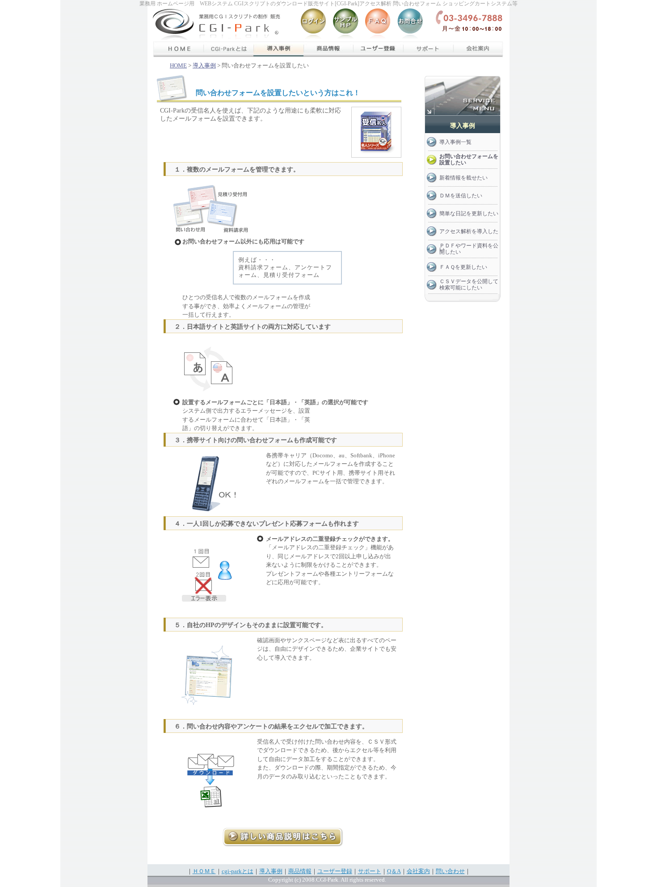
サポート (429, 49)
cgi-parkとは (237, 871)
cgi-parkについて (228, 49)
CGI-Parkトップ (173, 25)
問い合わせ (450, 871)
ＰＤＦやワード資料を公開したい (468, 249)
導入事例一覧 (455, 142)
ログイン (313, 25)
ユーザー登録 (379, 49)
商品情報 (328, 49)
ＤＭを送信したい (460, 195)
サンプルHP (345, 25)
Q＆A (378, 25)
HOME (178, 65)
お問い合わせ (410, 25)
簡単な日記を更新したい (468, 213)
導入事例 (278, 49)
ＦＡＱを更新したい (463, 267)
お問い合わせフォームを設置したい (468, 159)
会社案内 (479, 49)
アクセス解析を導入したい (468, 234)
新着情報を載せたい (463, 178)
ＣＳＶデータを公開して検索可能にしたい (468, 284)
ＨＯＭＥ (178, 49)
